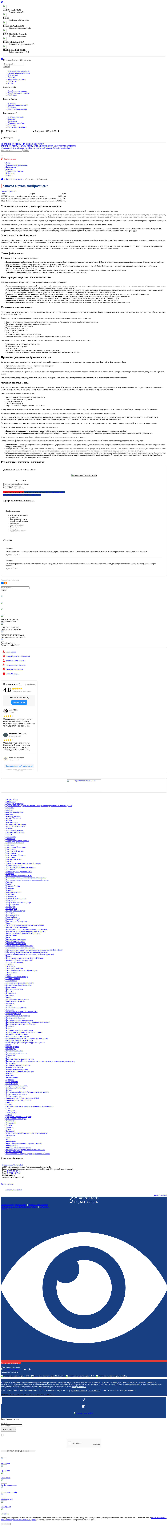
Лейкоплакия (10, 993)
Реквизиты (12, 125)
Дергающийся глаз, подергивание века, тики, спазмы (26, 929)
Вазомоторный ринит (13, 865)
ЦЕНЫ (6, 18)
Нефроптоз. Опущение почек (16, 1034)
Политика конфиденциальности (13, 1205)
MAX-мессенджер (40, 140)
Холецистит (10, 1135)
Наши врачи (11, 652)
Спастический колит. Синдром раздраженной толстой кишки (29, 1106)
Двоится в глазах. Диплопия (16, 927)
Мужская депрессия (13, 1014)
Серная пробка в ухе (13, 1096)
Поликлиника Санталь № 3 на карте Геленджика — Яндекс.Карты (19, 770)
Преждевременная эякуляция (16, 1069)
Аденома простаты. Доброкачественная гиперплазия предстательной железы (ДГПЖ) (38, 806)
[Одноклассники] (5, 583)
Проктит (8, 1073)
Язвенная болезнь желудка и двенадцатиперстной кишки (27, 1154)
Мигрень (8, 1005)
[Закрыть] (10, 3)
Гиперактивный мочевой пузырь (18, 902)
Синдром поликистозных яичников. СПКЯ (22, 1098)
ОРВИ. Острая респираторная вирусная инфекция (25, 1043)
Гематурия (9, 888)
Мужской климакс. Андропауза (17, 1016)
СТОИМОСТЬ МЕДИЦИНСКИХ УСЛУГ (43, 146)
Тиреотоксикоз (11, 1113)
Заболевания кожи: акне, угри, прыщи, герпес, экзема (26, 952)
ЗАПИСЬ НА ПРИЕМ (12, 10)
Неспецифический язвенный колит (19, 1030)
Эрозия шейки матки (13, 1152)
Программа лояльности (17, 127)
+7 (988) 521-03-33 (13, 1171)
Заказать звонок (10, 140)
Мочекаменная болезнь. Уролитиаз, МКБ (21, 1012)
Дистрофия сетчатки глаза (15, 944)
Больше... (9, 175)
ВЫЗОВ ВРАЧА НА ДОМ (13, 26)
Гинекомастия (10, 900)
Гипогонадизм (11, 909)
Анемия (8, 820)
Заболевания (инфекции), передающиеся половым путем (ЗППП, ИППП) (34, 950)
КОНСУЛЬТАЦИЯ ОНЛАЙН (15, 34)
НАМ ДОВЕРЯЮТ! (68, 146)
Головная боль (11, 917)
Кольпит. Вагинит (12, 979)
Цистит (8, 1139)
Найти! (6, 66)
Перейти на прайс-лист (31, 495)
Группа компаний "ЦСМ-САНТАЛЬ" (85, 1391)
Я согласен (6, 1524)
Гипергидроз (10, 907)
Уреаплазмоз (10, 1121)
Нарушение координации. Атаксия (19, 1020)
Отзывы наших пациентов (18, 105)
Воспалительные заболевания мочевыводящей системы (27, 880)
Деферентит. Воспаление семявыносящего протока (25, 931)
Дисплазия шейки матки (15, 942)
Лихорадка (9, 995)
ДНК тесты (12, 81)
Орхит (8, 1045)
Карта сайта (44, 1207)
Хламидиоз (9, 1131)
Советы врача (23, 148)
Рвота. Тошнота (11, 1082)
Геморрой (9, 890)
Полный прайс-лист (9, 191)
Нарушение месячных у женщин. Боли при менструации (27, 1022)
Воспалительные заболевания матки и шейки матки (25, 878)
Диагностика (13, 75)
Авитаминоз (10, 802)
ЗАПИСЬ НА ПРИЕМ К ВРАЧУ (13, 146)
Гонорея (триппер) (12, 919)
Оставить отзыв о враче (55, 492)
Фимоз (8, 1129)
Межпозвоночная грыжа (15, 1001)
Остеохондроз (10, 1049)
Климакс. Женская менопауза (16, 977)
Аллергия (9, 814)
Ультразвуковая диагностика (19, 73)
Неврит (8, 1028)
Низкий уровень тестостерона (17, 1036)
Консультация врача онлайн (13, 492)
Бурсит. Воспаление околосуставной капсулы (23, 863)
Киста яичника (11, 973)
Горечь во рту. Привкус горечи (17, 921)
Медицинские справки (17, 79)
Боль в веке (9, 845)
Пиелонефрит (10, 1063)
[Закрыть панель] (2, 58)
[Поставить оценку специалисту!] (8, 480)
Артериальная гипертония (15, 824)
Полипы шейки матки (14, 1067)
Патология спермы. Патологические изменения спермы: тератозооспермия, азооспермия (40, 1061)
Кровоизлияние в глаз (14, 989)
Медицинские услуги (9, 148)
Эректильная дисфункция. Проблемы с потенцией (25, 1150)
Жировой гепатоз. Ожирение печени (19, 948)
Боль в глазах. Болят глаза (15, 847)
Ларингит (9, 991)
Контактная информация (17, 109)
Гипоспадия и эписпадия (15, 911)
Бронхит (8, 861)
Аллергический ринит (14, 812)
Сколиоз (8, 1104)
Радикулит (9, 1080)
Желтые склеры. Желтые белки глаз (19, 946)
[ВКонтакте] (2, 583)
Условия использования (38, 1205)
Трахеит (8, 1115)
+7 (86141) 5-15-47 (13, 1173)
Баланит (8, 835)
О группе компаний (15, 117)
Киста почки (10, 966)
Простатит (9, 1075)
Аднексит (9, 810)
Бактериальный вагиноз (14, 832)
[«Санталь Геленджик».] (2, 179)
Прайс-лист (12, 95)
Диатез (8, 938)
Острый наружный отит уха (16, 1053)
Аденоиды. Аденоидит (14, 804)
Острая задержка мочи (14, 1051)
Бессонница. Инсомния (14, 843)
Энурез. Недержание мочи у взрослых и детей (23, 1143)
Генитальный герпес (13, 892)
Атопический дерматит (14, 830)
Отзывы (40, 148)
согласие (52, 1435)
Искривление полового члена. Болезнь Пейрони (24, 958)
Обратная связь (7, 1209)
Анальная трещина (12, 816)
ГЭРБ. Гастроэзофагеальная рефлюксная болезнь (24, 925)
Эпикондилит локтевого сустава (18, 1148)
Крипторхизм (10, 987)
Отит (7, 1057)
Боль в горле (10, 849)
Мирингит (9, 1010)
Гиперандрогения (12, 905)
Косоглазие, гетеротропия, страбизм (19, 983)
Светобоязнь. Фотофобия (15, 1088)
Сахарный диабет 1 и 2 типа (16, 1086)
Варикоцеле (10, 870)
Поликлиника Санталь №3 (12, 1165)
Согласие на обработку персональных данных (19, 1207)
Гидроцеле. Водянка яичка (15, 898)
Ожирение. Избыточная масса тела (19, 1040)
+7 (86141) (27, 135)
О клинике (12, 103)
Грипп (7, 923)
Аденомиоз (9, 808)
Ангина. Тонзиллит (13, 818)
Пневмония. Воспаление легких (18, 1065)
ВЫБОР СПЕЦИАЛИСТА (13, 42)
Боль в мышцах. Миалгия (15, 855)
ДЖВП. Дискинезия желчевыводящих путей (22, 933)
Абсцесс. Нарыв (11, 800)
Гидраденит (10, 894)
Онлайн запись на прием (17, 91)
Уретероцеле (10, 1123)
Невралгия (9, 1026)
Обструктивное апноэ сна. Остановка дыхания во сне (26, 1038)
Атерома (8, 828)
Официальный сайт (67, 131)
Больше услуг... (13, 674)
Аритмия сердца (11, 822)
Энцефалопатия (11, 1146)
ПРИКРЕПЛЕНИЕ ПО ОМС (12, 635)
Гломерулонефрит (12, 915)
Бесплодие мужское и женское (17, 841)
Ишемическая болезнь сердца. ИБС (19, 960)
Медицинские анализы (15, 660)
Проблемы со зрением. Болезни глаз (19, 1071)
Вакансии (11, 119)
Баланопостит (10, 837)
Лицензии (12, 107)
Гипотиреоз (10, 913)
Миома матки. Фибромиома (16, 1008)
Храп (7, 1137)
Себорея (8, 1090)
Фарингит (9, 1127)
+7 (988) (10, 135)
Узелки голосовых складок (15, 1119)
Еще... (55, 148)
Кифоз (8, 975)
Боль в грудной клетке (14, 851)
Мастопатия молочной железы (17, 999)
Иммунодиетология (14, 669)
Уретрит (8, 1125)
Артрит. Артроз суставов (15, 826)
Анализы (11, 77)
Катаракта (9, 964)
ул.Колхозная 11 (24, 131)
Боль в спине (10, 857)
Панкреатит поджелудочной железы (19, 1059)
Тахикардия (10, 1110)
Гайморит (9, 882)
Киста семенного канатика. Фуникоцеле (21, 970)
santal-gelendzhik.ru (79, 1387)
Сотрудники (12, 121)
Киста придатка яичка (14, 968)
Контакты (33, 148)
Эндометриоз (10, 1141)
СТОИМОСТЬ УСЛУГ (10, 627)
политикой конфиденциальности (30, 1435)
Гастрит (8, 884)
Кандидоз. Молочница (14, 962)
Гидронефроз (10, 896)
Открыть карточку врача (12, 495)
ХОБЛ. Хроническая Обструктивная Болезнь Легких (26, 1133)
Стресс (8, 1108)
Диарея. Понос (11, 935)
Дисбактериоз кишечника (15, 940)
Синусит (8, 1102)
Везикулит (9, 874)
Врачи (7, 163)
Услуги (10, 83)
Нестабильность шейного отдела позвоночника (24, 1032)
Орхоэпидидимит (12, 1047)
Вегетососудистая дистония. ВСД (18, 872)
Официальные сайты (16, 123)
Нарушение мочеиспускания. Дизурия (20, 1024)
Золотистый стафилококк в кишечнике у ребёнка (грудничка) (29, 954)
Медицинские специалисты (18, 71)
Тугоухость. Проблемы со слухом (18, 1117)
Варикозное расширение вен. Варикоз (20, 867)
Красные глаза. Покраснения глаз (18, 985)
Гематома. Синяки (12, 886)
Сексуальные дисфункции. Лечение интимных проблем (27, 1092)
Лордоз (8, 997)
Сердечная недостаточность (16, 1094)
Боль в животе (11, 853)
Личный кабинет (64, 148)
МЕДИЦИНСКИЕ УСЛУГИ (14, 50)
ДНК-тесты (9, 173)
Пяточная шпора (11, 1078)
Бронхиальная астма (13, 859)
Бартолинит (10, 839)
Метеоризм (9, 1003)
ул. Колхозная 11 (20, 138)
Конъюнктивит (11, 981)
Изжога (8, 956)
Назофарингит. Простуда (15, 1018)
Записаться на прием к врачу (35, 492)
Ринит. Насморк (11, 1084)
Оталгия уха (10, 1055)
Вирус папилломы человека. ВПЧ (18, 876)
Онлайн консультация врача (18, 93)
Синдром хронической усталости (18, 1100)
